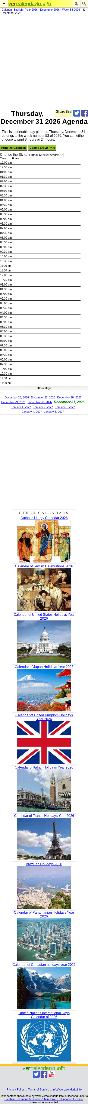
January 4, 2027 (32, 411)
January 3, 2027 (65, 407)
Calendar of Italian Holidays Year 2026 (44, 767)
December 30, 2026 (40, 402)
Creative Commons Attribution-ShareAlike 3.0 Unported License (43, 1099)
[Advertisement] (44, 61)
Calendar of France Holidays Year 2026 (44, 816)
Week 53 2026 (71, 9)
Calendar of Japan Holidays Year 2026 (44, 667)
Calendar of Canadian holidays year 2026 (44, 964)
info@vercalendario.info (67, 1089)
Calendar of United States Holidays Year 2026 (44, 616)
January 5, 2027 (54, 411)
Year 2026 (31, 9)
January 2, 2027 (43, 407)
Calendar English (12, 9)
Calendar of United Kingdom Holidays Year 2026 (44, 717)
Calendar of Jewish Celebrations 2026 (44, 566)
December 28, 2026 (69, 397)
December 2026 (50, 9)
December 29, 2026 (13, 402)
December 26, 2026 (17, 397)
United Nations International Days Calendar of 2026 (44, 1015)
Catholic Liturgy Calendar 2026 (44, 518)
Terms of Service (38, 1089)
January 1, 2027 (21, 407)
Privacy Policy (16, 1089)
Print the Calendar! (13, 147)
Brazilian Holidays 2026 (44, 864)
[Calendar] (29, 4)
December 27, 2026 (43, 397)
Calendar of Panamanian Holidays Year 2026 (44, 914)
